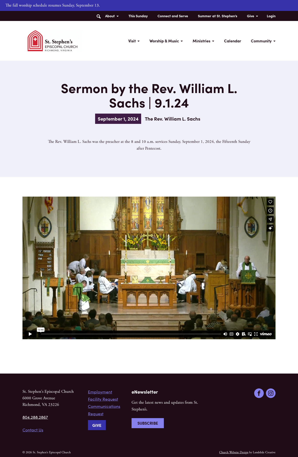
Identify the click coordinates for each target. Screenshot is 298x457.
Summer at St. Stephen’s (217, 15)
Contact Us (32, 430)
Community (261, 40)
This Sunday (138, 15)
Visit (132, 40)
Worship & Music (164, 40)
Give (250, 15)
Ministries (201, 40)
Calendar (232, 40)
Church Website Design (233, 452)
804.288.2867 (35, 417)
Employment (100, 392)
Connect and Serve (173, 15)
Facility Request (103, 399)
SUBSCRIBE (147, 423)
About (110, 15)
